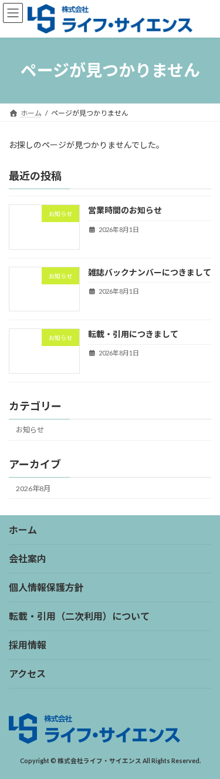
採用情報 (27, 644)
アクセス (27, 673)
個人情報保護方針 (46, 587)
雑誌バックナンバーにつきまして (149, 272)
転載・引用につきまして (133, 334)
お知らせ (30, 429)
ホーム (23, 529)
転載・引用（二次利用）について (79, 616)
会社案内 (27, 558)
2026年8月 (33, 487)
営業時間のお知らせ (125, 210)
